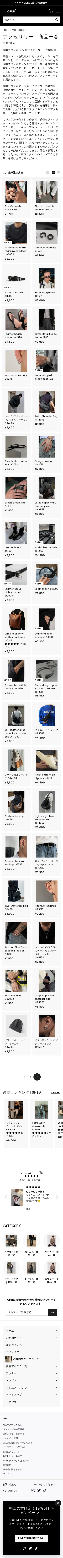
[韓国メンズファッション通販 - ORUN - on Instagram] (24, 1548)
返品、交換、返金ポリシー (16, 1433)
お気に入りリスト (11, 1451)
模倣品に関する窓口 (12, 1469)
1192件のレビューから (31, 1179)
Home (6, 30)
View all (55, 1092)
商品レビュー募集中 (12, 1456)
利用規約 (7, 1464)
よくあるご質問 (10, 1438)
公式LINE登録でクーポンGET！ (17, 1442)
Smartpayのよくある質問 (16, 1460)
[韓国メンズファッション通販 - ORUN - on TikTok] (36, 1548)
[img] (31, 1176)
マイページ (8, 1473)
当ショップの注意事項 (13, 1429)
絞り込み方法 (15, 172)
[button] (12, 643)
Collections (18, 30)
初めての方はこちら (12, 1425)
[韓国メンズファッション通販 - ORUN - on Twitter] (30, 1548)
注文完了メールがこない (14, 1447)
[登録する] (52, 1312)
